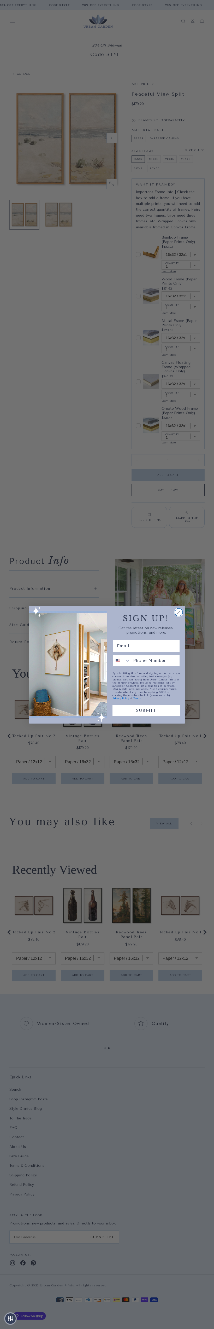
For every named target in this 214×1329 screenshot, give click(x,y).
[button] (10, 1318)
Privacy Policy (120, 698)
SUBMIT (146, 710)
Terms (137, 698)
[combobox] (121, 660)
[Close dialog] (179, 612)
